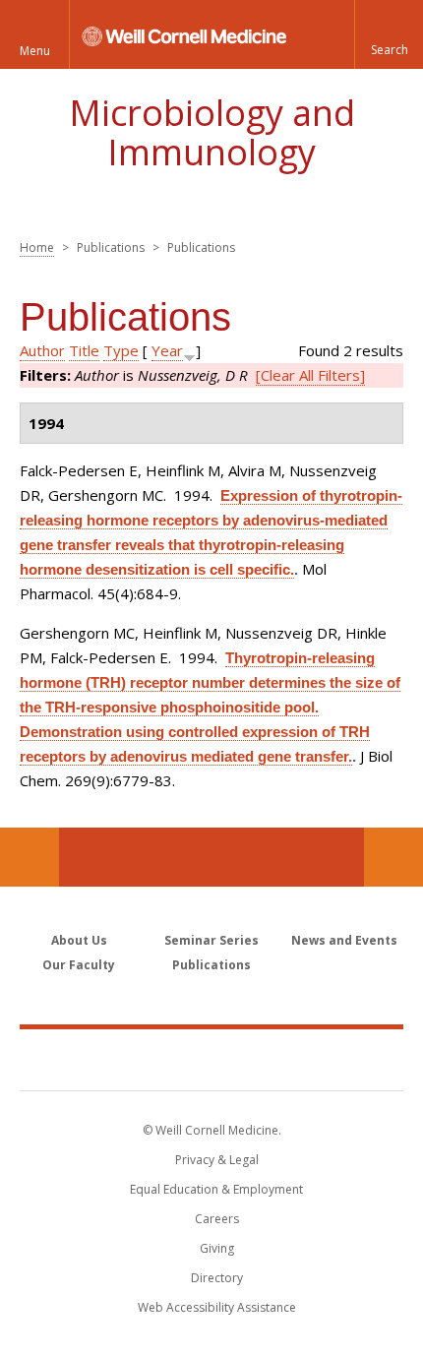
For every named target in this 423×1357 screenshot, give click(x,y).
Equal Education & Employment (216, 1189)
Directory (217, 1277)
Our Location (29, 857)
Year (167, 350)
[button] (388, 34)
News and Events (344, 940)
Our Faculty (78, 964)
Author (42, 350)
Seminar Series (211, 940)
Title (84, 350)
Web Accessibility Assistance (217, 1307)
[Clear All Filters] (310, 375)
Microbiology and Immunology (212, 132)
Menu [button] (35, 50)
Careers (217, 1218)
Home (37, 247)
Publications (211, 964)
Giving (217, 1248)
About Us (79, 940)
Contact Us (393, 857)
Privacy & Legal (217, 1159)
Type (121, 350)
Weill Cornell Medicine (211, 1059)
